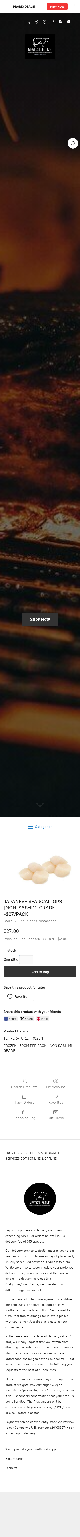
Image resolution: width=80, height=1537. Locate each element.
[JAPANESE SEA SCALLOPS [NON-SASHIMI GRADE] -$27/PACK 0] (40, 866)
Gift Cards (56, 1118)
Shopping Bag (24, 1118)
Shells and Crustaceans (37, 921)
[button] (19, 996)
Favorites (55, 1102)
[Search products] (73, 143)
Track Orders (24, 1102)
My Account (55, 1087)
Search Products (24, 1087)
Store (8, 921)
